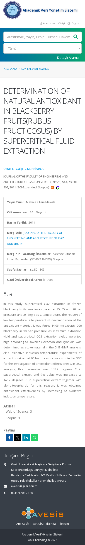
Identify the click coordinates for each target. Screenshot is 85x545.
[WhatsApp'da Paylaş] (34, 437)
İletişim (64, 524)
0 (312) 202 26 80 (22, 493)
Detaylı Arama (68, 57)
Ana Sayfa (10, 68)
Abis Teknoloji (37, 540)
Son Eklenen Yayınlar (35, 68)
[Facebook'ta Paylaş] (9, 437)
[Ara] (76, 37)
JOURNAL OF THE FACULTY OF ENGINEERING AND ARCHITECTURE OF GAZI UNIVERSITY (36, 238)
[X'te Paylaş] (17, 437)
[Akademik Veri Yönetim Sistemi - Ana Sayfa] (13, 10)
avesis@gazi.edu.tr (24, 486)
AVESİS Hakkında (44, 524)
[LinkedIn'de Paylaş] (26, 437)
